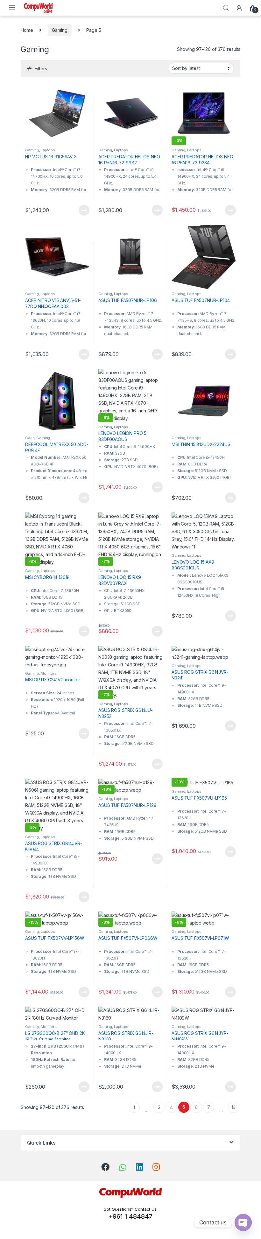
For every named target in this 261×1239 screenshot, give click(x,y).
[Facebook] (105, 1167)
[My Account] (239, 8)
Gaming (59, 30)
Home (27, 30)
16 (233, 1107)
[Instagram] (156, 1167)
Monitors (49, 673)
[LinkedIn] (139, 1167)
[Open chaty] (243, 1222)
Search (225, 7)
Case (29, 438)
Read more (84, 210)
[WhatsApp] (122, 1167)
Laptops (48, 150)
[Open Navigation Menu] (12, 7)
